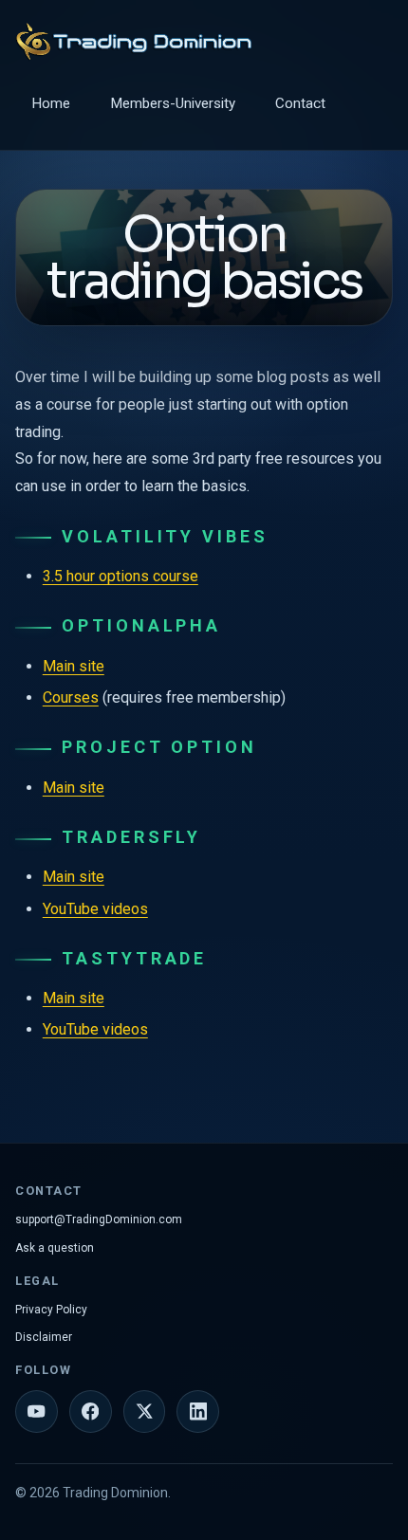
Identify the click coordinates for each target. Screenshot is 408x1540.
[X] (144, 1411)
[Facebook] (90, 1411)
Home (50, 103)
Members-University (172, 103)
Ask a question (54, 1248)
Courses (71, 697)
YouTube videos (95, 909)
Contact (300, 103)
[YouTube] (36, 1411)
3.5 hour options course (120, 576)
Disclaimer (43, 1337)
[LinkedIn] (197, 1411)
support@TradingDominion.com (98, 1219)
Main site (73, 666)
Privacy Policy (51, 1309)
